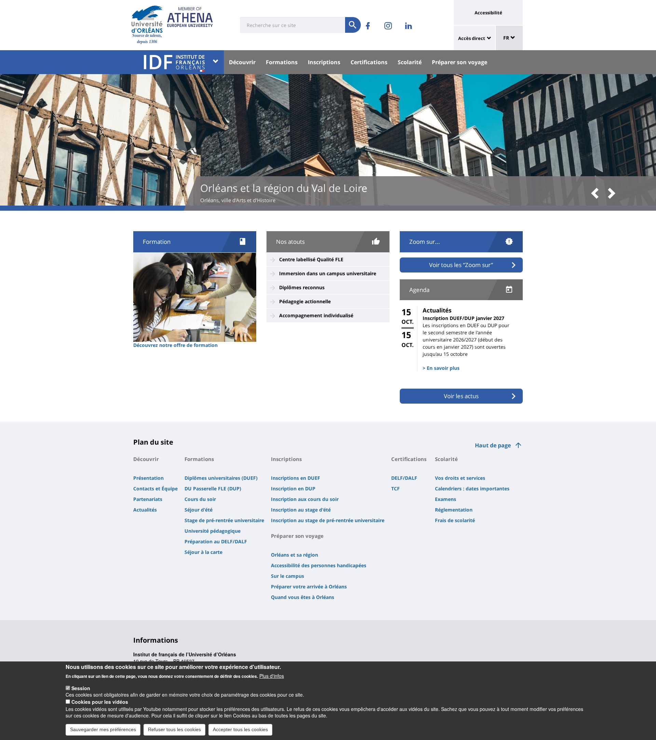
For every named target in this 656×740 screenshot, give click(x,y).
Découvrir (242, 62)
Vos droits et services (460, 478)
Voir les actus (461, 396)
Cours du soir (200, 499)
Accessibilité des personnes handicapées (318, 565)
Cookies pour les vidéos (99, 701)
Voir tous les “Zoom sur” (461, 265)
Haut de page (493, 445)
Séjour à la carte (203, 552)
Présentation (148, 478)
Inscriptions (324, 62)
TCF (395, 488)
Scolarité (410, 62)
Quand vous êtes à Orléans (302, 597)
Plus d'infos (271, 675)
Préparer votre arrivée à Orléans (309, 586)
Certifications (369, 62)
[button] (597, 194)
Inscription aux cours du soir (305, 499)
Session (80, 687)
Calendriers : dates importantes (472, 488)
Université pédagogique (212, 531)
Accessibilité (488, 13)
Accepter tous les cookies (240, 729)
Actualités (145, 509)
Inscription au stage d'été (301, 509)
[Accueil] (147, 19)
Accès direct (471, 38)
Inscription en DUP (293, 488)
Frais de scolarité (455, 520)
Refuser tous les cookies (174, 729)
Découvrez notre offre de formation (175, 345)
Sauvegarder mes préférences (103, 729)
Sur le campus (287, 576)
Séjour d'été (198, 509)
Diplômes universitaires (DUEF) (221, 478)
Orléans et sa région (294, 554)
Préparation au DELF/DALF (215, 541)
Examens (445, 499)
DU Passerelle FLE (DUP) (212, 488)
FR (506, 37)
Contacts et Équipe (155, 488)
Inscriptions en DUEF (295, 478)
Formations (282, 62)
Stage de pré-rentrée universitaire (224, 520)
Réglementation (454, 509)
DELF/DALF (404, 478)
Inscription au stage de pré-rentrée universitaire (327, 520)
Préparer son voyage (459, 62)
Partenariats (147, 499)
